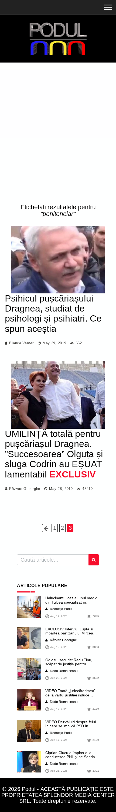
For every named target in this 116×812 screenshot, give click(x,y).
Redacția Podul (61, 609)
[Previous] (46, 528)
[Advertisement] (58, 134)
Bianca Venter (21, 343)
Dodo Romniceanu (63, 671)
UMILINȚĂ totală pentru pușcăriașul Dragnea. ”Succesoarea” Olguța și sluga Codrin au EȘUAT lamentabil (54, 453)
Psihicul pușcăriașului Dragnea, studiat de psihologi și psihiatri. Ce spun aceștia (53, 313)
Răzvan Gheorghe (24, 489)
